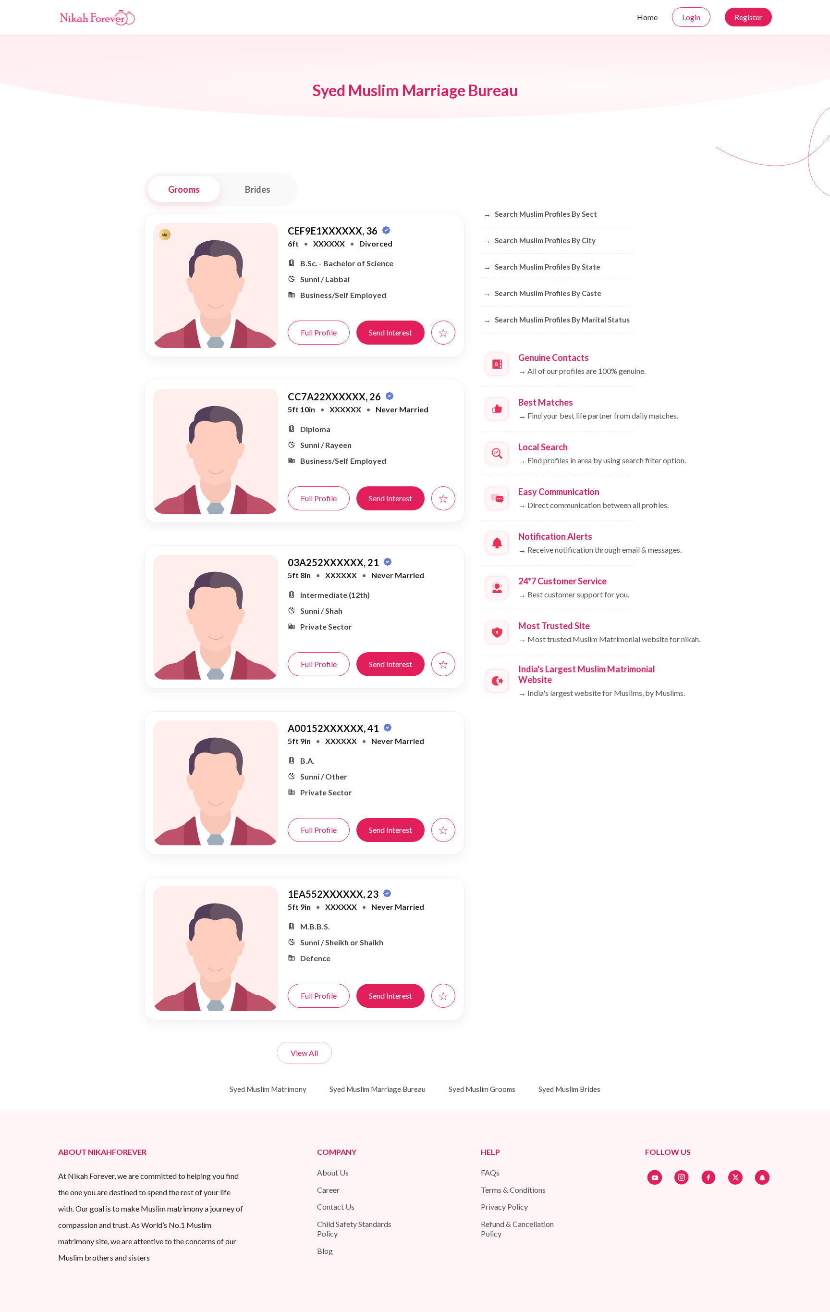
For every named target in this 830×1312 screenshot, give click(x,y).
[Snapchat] (762, 1177)
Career (328, 1189)
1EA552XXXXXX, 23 (334, 894)
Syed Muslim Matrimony (268, 1089)
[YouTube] (654, 1177)
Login (691, 17)
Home (647, 17)
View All (304, 1052)
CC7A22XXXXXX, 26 (335, 396)
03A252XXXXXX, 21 (334, 562)
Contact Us (335, 1206)
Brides (257, 189)
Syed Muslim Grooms (482, 1089)
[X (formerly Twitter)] (735, 1177)
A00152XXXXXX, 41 (334, 728)
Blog (325, 1250)
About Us (333, 1172)
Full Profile (319, 332)
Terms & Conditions (513, 1189)
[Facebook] (708, 1177)
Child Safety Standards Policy (354, 1228)
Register (748, 17)
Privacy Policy (504, 1206)
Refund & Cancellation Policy (517, 1228)
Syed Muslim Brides (569, 1089)
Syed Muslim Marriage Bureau (378, 1089)
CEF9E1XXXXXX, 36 (333, 230)
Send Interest (390, 332)
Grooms (184, 189)
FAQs (490, 1172)
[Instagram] (681, 1177)
